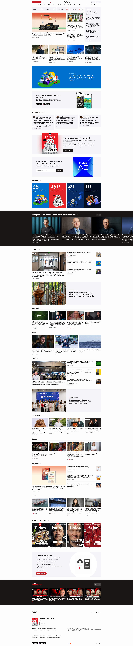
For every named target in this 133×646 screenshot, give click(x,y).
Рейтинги (81, 4)
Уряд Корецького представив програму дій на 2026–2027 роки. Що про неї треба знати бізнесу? (79, 380)
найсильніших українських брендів (39, 189)
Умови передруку (46, 630)
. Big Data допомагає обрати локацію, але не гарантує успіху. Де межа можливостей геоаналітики (75, 430)
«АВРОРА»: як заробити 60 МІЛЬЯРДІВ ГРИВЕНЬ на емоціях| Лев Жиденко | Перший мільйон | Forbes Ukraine (40, 599)
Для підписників (35, 4)
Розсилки (54, 630)
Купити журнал (68, 150)
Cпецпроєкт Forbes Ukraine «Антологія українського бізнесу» (54, 215)
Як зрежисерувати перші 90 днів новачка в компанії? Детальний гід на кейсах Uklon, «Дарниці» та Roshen (80, 476)
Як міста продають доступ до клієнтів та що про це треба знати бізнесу (89, 122)
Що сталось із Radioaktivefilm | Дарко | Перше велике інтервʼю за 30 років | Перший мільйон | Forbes (57, 599)
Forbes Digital (74, 9)
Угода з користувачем (41, 628)
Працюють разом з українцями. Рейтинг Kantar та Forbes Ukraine (81, 78)
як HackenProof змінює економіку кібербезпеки (93, 322)
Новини (42, 4)
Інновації (55, 4)
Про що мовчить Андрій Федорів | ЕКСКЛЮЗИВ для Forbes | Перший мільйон (92, 599)
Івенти (40, 630)
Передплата (60, 9)
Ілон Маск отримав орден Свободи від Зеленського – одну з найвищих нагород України (93, 18)
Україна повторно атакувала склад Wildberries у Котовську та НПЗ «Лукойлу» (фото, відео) (92, 37)
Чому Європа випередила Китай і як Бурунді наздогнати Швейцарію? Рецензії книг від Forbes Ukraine (48, 488)
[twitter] (92, 612)
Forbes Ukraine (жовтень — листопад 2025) (92, 548)
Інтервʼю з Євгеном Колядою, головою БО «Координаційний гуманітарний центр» (78, 467)
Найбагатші (87, 4)
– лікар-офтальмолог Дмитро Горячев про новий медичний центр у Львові (57, 430)
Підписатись (59, 170)
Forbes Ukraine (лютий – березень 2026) (56, 548)
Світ (68, 4)
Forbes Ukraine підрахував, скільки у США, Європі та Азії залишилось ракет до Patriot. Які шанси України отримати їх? (65, 350)
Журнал (34, 9)
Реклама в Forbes (35, 637)
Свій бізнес (60, 4)
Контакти (34, 628)
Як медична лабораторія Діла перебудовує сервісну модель (78, 253)
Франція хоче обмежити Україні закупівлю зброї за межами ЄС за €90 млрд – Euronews (92, 31)
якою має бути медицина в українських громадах (57, 453)
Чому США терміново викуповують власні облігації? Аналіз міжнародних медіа (57, 510)
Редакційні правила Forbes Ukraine (38, 633)
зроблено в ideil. (98, 643)
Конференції (48, 9)
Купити (43, 623)
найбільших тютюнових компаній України (91, 189)
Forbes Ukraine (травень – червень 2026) (39, 548)
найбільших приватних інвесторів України (74, 189)
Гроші (50, 4)
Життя (71, 4)
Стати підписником (41, 573)
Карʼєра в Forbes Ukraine (51, 628)
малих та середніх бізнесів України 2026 (56, 189)
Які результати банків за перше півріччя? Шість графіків (80, 362)
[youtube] (101, 612)
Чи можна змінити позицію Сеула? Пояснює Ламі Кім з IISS (75, 511)
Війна (65, 4)
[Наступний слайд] (82, 9)
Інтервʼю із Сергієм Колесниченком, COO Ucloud (57, 323)
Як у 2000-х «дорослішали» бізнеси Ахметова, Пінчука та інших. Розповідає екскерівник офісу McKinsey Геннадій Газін (106, 237)
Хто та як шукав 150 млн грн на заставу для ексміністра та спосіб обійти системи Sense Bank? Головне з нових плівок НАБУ (80, 371)
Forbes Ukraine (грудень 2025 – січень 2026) (75, 548)
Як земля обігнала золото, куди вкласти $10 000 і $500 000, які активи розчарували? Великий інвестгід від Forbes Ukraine (49, 34)
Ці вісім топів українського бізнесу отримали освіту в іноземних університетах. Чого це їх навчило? (79, 485)
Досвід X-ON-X (93, 429)
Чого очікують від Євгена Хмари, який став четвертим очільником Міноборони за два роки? (43, 350)
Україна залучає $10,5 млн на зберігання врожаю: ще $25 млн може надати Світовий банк (92, 12)
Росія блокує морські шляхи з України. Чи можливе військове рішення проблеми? (90, 350)
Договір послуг (34, 630)
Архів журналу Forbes (39, 520)
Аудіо (100, 4)
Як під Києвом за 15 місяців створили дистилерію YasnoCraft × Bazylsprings (82, 294)
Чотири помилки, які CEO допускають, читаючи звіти (65, 123)
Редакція (48, 633)
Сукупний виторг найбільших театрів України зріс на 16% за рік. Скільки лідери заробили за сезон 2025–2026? (39, 454)
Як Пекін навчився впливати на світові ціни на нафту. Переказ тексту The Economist (39, 510)
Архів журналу (59, 635)
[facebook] (94, 612)
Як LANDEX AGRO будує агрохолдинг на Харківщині (79, 270)
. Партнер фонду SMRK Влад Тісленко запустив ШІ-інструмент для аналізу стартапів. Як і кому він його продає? (39, 57)
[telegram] (98, 612)
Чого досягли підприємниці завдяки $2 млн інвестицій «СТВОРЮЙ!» (80, 401)
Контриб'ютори (94, 4)
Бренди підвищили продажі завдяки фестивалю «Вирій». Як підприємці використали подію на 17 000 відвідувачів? (40, 431)
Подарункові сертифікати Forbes (53, 637)
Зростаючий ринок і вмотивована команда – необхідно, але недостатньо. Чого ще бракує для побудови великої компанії (43, 123)
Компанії (47, 4)
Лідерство (76, 4)
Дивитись (99, 584)
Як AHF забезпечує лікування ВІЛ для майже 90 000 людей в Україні (93, 453)
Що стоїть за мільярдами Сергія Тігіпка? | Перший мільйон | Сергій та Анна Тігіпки (74, 599)
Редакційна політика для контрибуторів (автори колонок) (43, 635)
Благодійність (42, 637)
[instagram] (96, 612)
